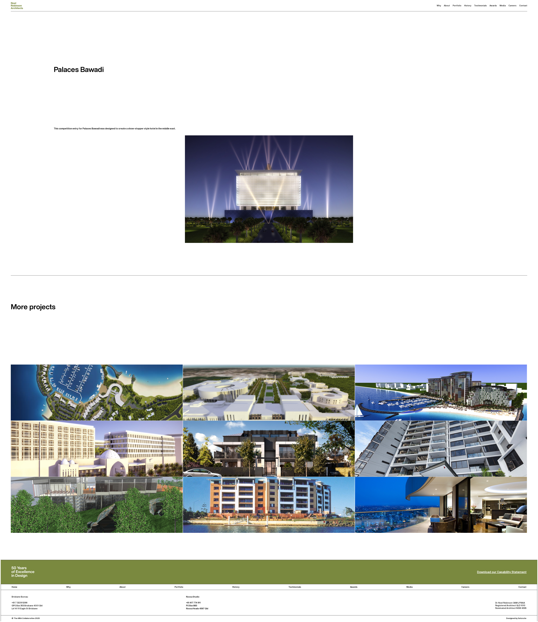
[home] (17, 5)
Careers (512, 5)
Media (503, 5)
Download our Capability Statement (502, 572)
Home (14, 586)
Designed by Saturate (516, 618)
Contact (523, 5)
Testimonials (480, 5)
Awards (493, 5)
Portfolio (457, 5)
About (447, 5)
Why (439, 5)
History (467, 5)
